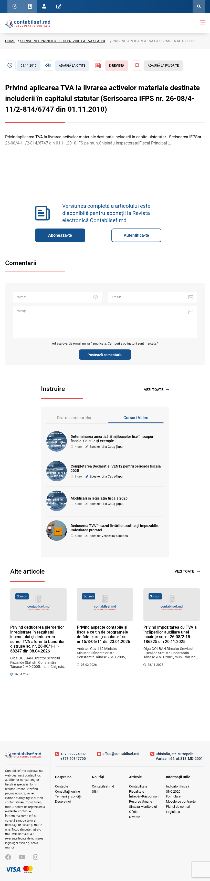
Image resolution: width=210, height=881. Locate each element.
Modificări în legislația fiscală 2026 (99, 498)
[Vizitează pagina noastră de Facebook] (8, 857)
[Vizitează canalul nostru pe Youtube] (22, 857)
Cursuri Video (135, 417)
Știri (95, 791)
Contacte (61, 786)
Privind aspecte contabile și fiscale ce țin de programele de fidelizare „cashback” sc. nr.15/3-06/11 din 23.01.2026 (103, 634)
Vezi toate (153, 390)
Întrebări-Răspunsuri (144, 796)
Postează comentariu (105, 355)
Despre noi (63, 801)
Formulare (173, 796)
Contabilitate (138, 786)
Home (10, 41)
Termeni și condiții (68, 796)
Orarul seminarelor (74, 417)
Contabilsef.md (103, 786)
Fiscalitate (136, 791)
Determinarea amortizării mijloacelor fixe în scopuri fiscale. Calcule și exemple (112, 438)
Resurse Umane (140, 801)
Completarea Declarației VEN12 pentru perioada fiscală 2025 (116, 468)
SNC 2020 (173, 791)
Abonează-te (60, 235)
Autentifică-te (136, 235)
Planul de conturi (178, 807)
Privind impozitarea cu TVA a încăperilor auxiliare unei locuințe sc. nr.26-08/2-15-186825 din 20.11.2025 (170, 634)
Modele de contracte (181, 801)
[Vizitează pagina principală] (27, 23)
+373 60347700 (73, 758)
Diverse (134, 817)
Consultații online (67, 791)
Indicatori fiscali (177, 786)
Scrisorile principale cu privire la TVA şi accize (64, 41)
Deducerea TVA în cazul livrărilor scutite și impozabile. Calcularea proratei (115, 528)
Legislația (173, 812)
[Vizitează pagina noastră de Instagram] (35, 857)
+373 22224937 (73, 754)
